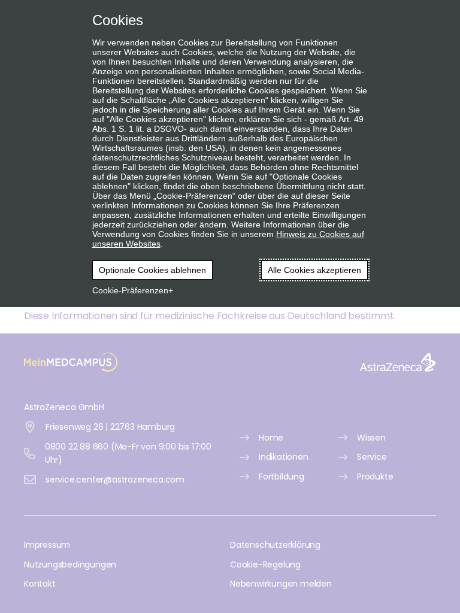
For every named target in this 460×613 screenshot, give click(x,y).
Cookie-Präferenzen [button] (130, 290)
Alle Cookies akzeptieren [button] (314, 270)
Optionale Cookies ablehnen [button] (152, 270)
